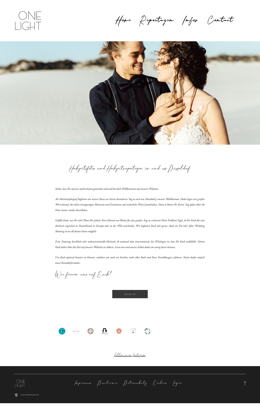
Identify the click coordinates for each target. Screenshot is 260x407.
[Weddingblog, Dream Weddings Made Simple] (76, 331)
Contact (220, 20)
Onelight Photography (31, 394)
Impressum (83, 383)
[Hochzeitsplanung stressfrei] (133, 331)
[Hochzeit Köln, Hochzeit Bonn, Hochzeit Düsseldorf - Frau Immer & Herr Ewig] (62, 331)
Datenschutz (135, 383)
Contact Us (130, 294)
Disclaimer (108, 383)
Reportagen (157, 20)
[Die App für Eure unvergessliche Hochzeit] (119, 331)
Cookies (160, 383)
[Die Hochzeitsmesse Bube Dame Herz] (104, 331)
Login (177, 383)
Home (124, 20)
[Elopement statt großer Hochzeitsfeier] (90, 331)
